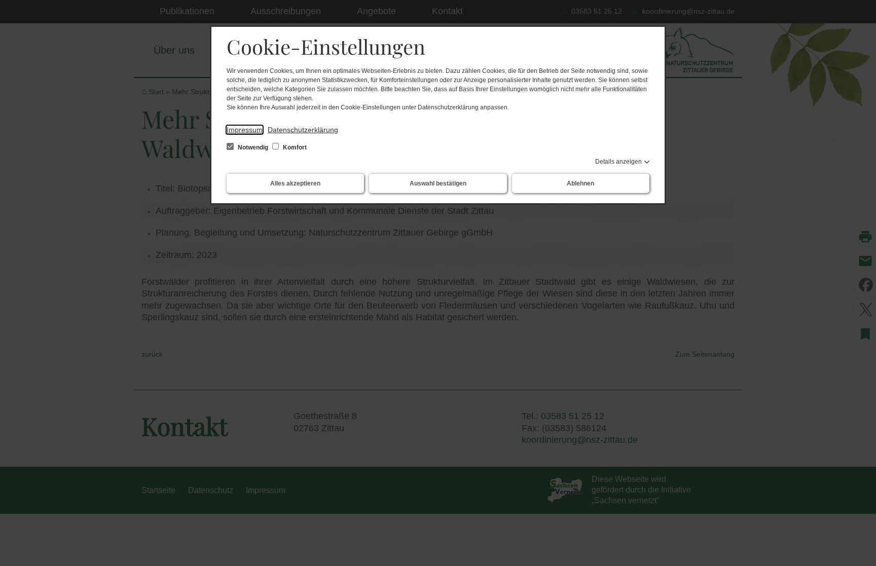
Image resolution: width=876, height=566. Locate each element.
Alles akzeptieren (295, 183)
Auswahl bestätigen (438, 183)
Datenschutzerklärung (303, 130)
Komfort (294, 147)
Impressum (245, 130)
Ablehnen (580, 183)
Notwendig (253, 147)
